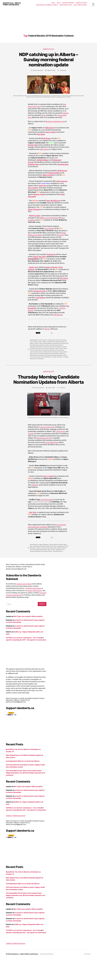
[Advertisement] (48, 24)
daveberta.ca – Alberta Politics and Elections (24, 954)
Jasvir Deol (33, 549)
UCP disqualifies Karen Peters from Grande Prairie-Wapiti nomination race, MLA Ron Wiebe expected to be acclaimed (25, 773)
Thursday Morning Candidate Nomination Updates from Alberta (48, 379)
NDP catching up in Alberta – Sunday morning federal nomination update (48, 59)
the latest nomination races (55, 121)
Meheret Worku (39, 194)
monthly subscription (33, 588)
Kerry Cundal (48, 476)
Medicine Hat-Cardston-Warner (44, 551)
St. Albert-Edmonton (56, 357)
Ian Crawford (33, 188)
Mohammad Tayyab (57, 352)
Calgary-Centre (37, 341)
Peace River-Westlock (44, 353)
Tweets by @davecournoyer (15, 815)
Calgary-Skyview (59, 341)
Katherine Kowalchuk (41, 549)
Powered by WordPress (46, 954)
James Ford (45, 348)
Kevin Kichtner (50, 350)
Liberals (65, 113)
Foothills (32, 348)
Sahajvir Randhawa (58, 355)
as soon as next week (46, 427)
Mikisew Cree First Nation (49, 218)
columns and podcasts (24, 584)
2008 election (58, 315)
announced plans (46, 500)
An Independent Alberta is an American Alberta (22, 761)
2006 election (44, 149)
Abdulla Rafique (42, 160)
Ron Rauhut (41, 355)
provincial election (51, 442)
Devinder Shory (34, 164)
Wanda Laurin (33, 358)
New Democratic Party (44, 438)
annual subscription (34, 591)
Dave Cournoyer (38, 70)
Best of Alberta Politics (80, 5)
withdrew (34, 485)
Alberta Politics (48, 49)
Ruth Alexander (49, 355)
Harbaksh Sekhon (61, 548)
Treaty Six (60, 235)
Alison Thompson (34, 209)
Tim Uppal (64, 278)
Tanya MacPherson (53, 201)
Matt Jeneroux (62, 181)
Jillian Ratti (49, 128)
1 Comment (62, 387)
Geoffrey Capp (45, 548)
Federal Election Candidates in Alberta (47, 5)
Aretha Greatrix (39, 291)
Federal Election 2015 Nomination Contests (55, 346)
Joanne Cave (33, 267)
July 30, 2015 (51, 387)
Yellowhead (40, 358)
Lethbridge (58, 549)
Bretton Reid (59, 340)
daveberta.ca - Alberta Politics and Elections (12, 4)
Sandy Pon (42, 186)
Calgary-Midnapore (43, 544)
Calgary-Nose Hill (53, 544)
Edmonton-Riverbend (55, 345)
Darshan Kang (56, 343)
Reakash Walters (54, 173)
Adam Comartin (51, 267)
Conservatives (60, 431)
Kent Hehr (41, 134)
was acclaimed (49, 228)
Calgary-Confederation (48, 341)
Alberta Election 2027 (66, 5)
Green (43, 115)
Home (53, 2)
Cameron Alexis (39, 343)
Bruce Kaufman (34, 544)
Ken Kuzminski (37, 350)
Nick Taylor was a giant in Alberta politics (28, 616)
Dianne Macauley (39, 257)
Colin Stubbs (36, 546)
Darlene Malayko (47, 343)
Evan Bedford (33, 259)
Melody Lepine (34, 216)
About (58, 2)
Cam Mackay (40, 298)
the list (47, 329)
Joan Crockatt (51, 132)
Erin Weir (32, 512)
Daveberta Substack (68, 2)
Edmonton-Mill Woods (45, 546)
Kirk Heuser (46, 138)
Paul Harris (51, 254)
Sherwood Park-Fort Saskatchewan (42, 357)
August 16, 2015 (51, 70)
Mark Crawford (48, 175)
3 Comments (63, 70)
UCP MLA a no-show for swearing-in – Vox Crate (23, 638)
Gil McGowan (62, 171)
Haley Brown (53, 548)
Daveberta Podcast (81, 2)
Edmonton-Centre (44, 345)
